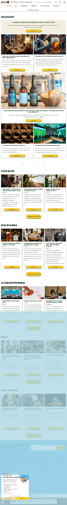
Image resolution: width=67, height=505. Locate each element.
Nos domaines (30, 464)
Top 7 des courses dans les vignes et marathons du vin (33, 189)
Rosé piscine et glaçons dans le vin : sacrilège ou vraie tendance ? (33, 410)
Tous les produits (31, 467)
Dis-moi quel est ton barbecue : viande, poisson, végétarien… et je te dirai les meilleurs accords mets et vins (33, 357)
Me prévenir (60, 447)
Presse (3, 467)
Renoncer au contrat (6, 461)
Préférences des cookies (61, 486)
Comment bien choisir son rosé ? (33, 301)
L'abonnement (42, 461)
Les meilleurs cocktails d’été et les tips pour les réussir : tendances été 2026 (33, 22)
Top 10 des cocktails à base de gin (55, 408)
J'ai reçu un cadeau (43, 459)
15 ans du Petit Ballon (19, 459)
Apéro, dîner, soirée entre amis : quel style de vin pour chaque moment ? (16, 57)
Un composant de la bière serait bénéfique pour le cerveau (33, 244)
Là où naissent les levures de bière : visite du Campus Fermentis (54, 245)
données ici (26, 450)
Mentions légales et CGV (31, 486)
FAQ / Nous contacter (7, 459)
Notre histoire (18, 464)
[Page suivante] (44, 163)
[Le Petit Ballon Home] (5, 2)
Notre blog (17, 461)
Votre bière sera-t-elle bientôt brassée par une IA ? (49, 56)
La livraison (17, 467)
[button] (44, 2)
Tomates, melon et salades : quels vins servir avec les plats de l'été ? (11, 356)
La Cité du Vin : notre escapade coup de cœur (47, 145)
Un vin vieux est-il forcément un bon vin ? (13, 145)
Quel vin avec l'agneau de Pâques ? (55, 355)
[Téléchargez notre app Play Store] (33, 477)
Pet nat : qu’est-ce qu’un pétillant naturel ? (53, 189)
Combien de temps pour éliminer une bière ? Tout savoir (11, 244)
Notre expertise (30, 461)
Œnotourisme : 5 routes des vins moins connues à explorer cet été (11, 189)
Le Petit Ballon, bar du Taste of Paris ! (11, 301)
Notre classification (31, 459)
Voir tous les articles (33, 216)
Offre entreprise (43, 467)
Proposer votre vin (6, 464)
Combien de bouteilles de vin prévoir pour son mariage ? (10, 409)
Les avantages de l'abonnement (46, 464)
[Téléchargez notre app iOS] (33, 474)
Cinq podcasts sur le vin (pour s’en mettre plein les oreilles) (54, 301)
